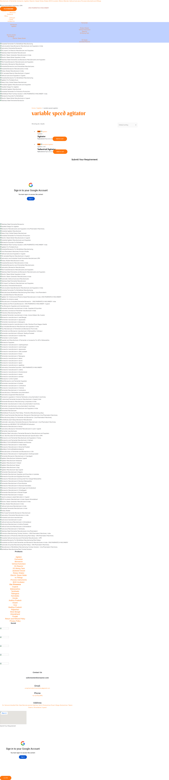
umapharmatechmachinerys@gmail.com (37, 688)
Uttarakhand (15, 614)
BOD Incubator (19, 582)
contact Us (11, 21)
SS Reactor (18, 566)
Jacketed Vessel (18, 571)
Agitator (13, 26)
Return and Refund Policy (15, 619)
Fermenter (84, 23)
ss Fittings (19, 578)
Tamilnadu (15, 591)
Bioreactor (13, 24)
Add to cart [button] (59, 139)
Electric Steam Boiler (19, 38)
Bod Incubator (11, 35)
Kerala (15, 598)
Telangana (15, 594)
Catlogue (12, 18)
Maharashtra (15, 589)
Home (4, 11)
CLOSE (6, 778)
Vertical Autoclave (84, 30)
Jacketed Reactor (84, 42)
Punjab (15, 616)
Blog (6, 16)
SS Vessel (84, 40)
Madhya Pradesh (15, 607)
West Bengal (15, 612)
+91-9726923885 (37, 695)
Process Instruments (19, 580)
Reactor (84, 31)
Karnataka (15, 596)
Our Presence (15, 584)
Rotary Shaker (84, 28)
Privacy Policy (15, 621)
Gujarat (15, 587)
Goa (15, 605)
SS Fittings (11, 36)
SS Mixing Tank (84, 33)
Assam (15, 603)
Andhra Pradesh (15, 600)
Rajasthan (15, 610)
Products (10, 14)
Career (11, 19)
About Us (12, 12)
